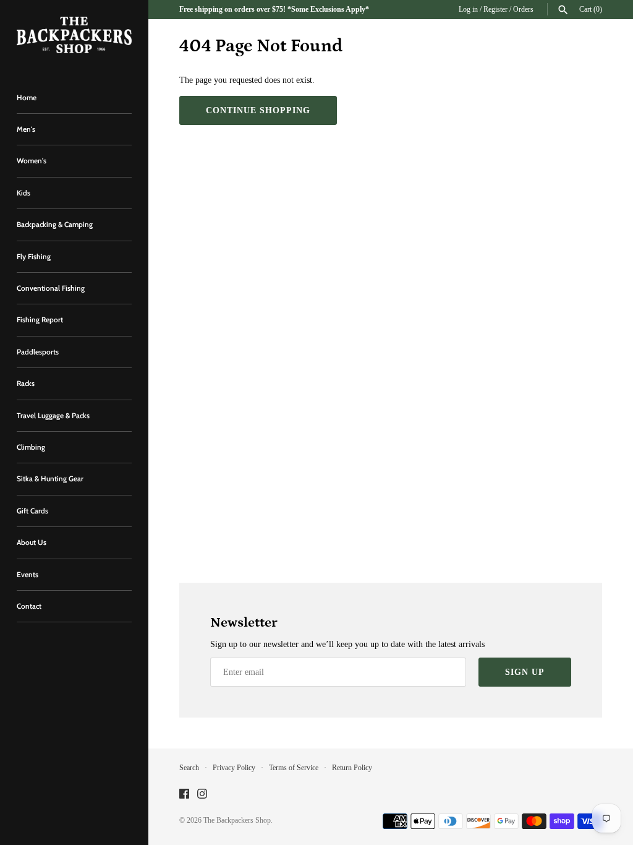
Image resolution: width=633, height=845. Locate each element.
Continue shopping (258, 110)
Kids (23, 193)
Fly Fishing (34, 256)
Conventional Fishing (51, 288)
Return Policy (352, 767)
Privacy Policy (234, 767)
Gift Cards (32, 511)
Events (27, 574)
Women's (31, 161)
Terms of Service (293, 767)
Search (189, 767)
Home (26, 97)
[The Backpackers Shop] (74, 35)
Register (495, 9)
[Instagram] (202, 794)
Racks (26, 383)
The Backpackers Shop (237, 820)
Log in (468, 9)
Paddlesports (38, 352)
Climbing (31, 447)
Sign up (525, 672)
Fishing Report (40, 319)
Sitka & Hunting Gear (50, 478)
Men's (26, 129)
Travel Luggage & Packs (53, 415)
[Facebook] (184, 794)
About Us (31, 542)
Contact (29, 606)
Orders (523, 9)
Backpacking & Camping (55, 224)
